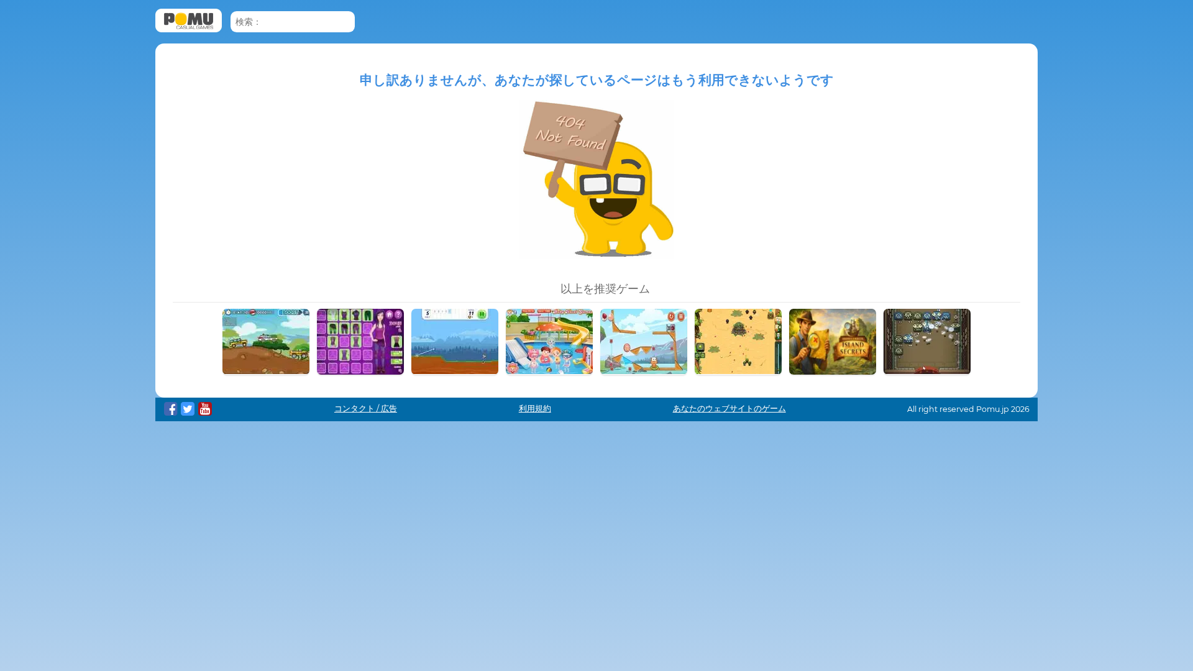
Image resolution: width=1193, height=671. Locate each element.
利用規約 (535, 408)
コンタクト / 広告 (365, 408)
